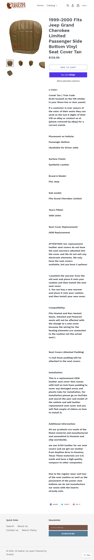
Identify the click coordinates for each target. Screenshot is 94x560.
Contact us (12, 530)
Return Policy (29, 530)
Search (10, 526)
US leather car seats (25, 551)
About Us (22, 526)
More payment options (68, 81)
